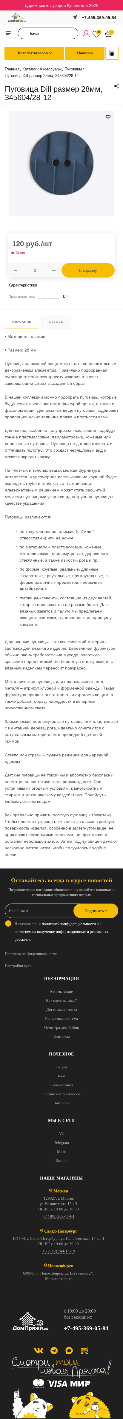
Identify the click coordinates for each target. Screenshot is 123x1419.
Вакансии (61, 1103)
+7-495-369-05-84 (99, 17)
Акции (61, 1067)
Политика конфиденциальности (31, 953)
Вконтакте (38, 1350)
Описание (21, 321)
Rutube (61, 1160)
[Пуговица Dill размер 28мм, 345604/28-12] (61, 163)
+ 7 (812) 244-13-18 (58, 1251)
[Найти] (24, 33)
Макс (61, 1151)
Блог (61, 1076)
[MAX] (69, 1350)
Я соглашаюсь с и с (61, 932)
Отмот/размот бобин (61, 1027)
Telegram (61, 1142)
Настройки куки (18, 965)
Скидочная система (61, 1018)
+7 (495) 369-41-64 (58, 1216)
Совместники (61, 1085)
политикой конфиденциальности (69, 924)
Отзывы (56, 321)
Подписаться (95, 911)
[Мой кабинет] (86, 33)
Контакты (61, 1036)
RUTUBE (84, 1350)
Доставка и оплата (61, 1009)
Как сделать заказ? (61, 1000)
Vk (61, 1133)
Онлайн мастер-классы (62, 1094)
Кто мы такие (61, 991)
